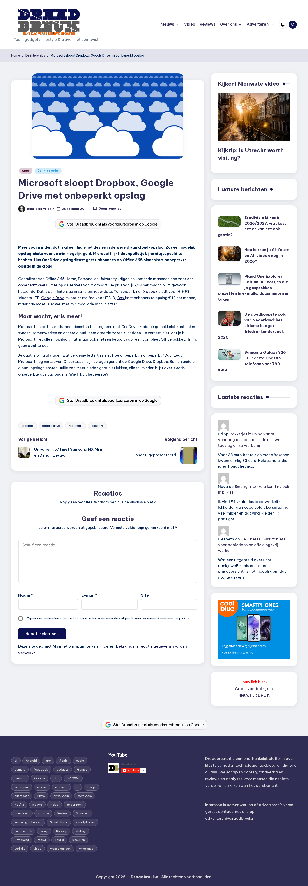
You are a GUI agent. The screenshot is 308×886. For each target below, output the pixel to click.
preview (43, 813)
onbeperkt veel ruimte (37, 285)
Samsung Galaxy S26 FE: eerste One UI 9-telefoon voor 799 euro (252, 361)
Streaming (22, 840)
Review (62, 813)
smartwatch (23, 831)
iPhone (42, 787)
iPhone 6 (61, 787)
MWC (41, 796)
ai (16, 760)
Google (39, 778)
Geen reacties (110, 208)
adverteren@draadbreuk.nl (230, 818)
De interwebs (48, 170)
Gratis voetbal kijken (254, 688)
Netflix (19, 804)
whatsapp (86, 848)
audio (80, 760)
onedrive (97, 425)
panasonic (22, 813)
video (37, 848)
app (48, 760)
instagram (22, 787)
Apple (63, 760)
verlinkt (20, 848)
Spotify (61, 831)
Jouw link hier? (254, 681)
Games (82, 769)
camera (20, 769)
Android (31, 760)
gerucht (20, 778)
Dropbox (150, 291)
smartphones (85, 822)
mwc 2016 (85, 796)
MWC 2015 (61, 796)
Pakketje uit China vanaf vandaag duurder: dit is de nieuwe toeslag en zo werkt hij (249, 439)
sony (44, 831)
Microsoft (76, 425)
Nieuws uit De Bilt (254, 695)
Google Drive (52, 297)
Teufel (59, 840)
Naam (25, 595)
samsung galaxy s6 (28, 822)
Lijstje (91, 787)
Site (145, 595)
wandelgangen (60, 848)
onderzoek (75, 804)
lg (77, 787)
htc (56, 778)
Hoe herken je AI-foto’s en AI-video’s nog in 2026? (266, 255)
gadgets (63, 769)
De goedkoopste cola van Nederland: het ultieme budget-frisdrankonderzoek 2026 (252, 326)
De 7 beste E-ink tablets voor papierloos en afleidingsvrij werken (251, 545)
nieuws (37, 804)
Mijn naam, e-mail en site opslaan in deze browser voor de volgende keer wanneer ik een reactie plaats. (108, 618)
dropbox (28, 425)
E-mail (89, 595)
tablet (41, 840)
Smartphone (58, 822)
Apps (26, 170)
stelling (81, 831)
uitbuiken (78, 840)
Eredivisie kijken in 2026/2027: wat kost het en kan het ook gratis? (252, 226)
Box (121, 297)
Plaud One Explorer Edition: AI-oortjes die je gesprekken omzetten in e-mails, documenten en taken (254, 288)
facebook (41, 769)
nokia (54, 804)
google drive (51, 425)
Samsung (82, 813)
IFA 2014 (73, 778)
